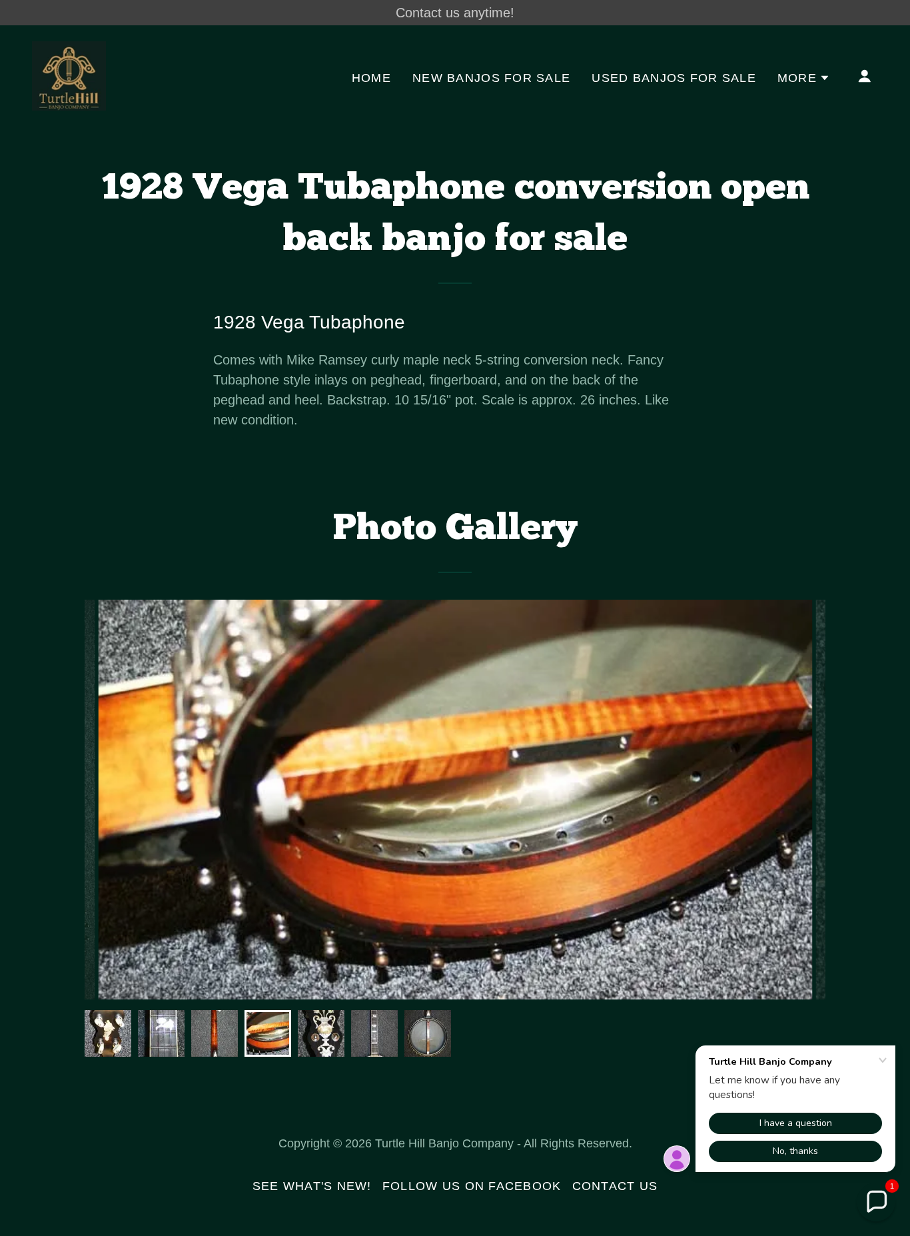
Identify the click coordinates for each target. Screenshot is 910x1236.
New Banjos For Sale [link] (491, 78)
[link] (69, 74)
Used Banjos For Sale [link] (674, 78)
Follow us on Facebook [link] (472, 1186)
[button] (803, 78)
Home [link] (371, 78)
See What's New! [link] (312, 1186)
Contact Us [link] (615, 1186)
